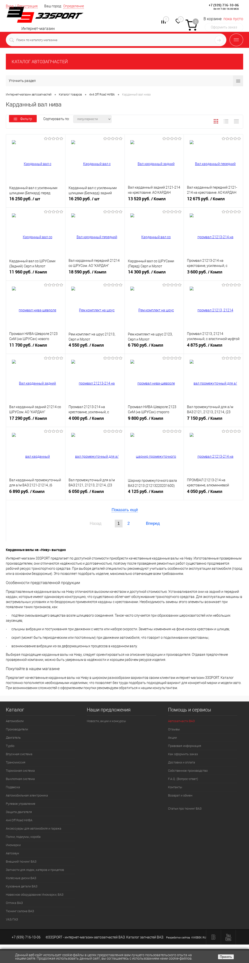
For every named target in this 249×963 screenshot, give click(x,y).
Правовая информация (184, 746)
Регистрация (27, 6)
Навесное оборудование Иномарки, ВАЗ (34, 894)
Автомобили (15, 721)
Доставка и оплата (181, 762)
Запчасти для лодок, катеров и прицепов (35, 870)
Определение (73, 6)
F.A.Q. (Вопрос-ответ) (183, 779)
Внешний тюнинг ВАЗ (21, 861)
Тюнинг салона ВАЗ (20, 911)
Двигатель (13, 737)
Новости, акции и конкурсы (106, 721)
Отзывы (174, 729)
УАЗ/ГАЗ (12, 919)
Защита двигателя (19, 812)
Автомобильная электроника (27, 795)
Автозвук (12, 853)
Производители (17, 729)
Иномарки (13, 845)
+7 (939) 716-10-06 (224, 5)
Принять (226, 957)
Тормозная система (20, 770)
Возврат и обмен (180, 795)
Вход (10, 6)
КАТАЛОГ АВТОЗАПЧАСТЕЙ (40, 61)
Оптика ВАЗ (14, 903)
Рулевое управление (20, 803)
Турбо (10, 746)
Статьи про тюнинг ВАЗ (185, 808)
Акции (172, 737)
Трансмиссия (15, 762)
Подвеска (13, 787)
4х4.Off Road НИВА (19, 820)
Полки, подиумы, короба (23, 837)
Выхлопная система (20, 779)
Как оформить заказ (183, 754)
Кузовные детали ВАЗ (21, 886)
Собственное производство (188, 770)
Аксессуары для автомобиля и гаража (33, 828)
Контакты (175, 787)
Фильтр (26, 119)
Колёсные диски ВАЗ (21, 878)
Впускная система (19, 754)
